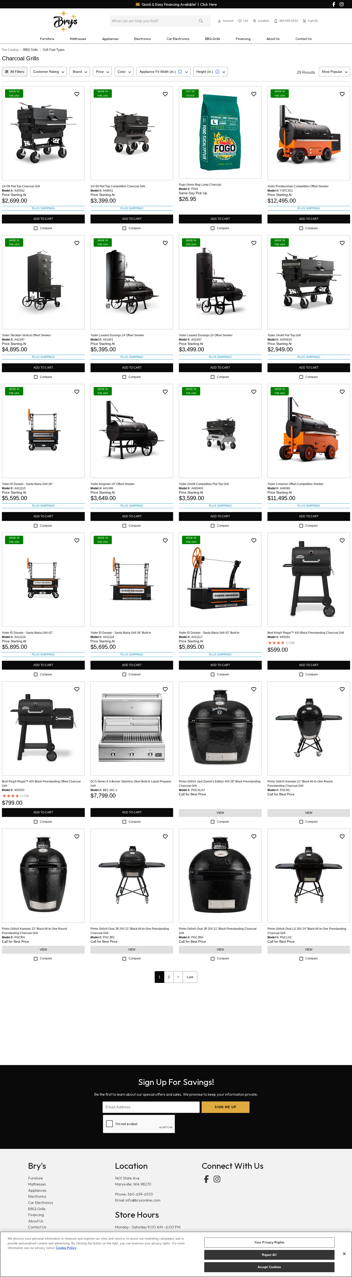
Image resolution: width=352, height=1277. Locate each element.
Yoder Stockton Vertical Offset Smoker (26, 335)
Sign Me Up (226, 1107)
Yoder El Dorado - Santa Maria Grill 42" (27, 632)
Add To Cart (43, 219)
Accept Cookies (269, 1267)
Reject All (269, 1255)
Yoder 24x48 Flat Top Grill (284, 335)
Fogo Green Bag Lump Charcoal (200, 184)
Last (190, 977)
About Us (273, 39)
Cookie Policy (66, 1248)
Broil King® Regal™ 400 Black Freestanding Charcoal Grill (305, 632)
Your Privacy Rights (269, 1242)
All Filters (17, 72)
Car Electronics (178, 39)
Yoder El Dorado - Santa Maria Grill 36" (27, 484)
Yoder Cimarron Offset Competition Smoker (295, 484)
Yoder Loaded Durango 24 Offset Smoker (117, 335)
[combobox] (48, 71)
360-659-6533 (140, 1194)
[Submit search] (201, 21)
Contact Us (303, 39)
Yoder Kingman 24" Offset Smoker (113, 484)
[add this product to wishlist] (77, 94)
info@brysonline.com (143, 1200)
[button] (219, 21)
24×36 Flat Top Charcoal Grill (21, 186)
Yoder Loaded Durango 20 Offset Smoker (206, 335)
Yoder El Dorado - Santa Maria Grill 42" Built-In (209, 632)
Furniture (47, 39)
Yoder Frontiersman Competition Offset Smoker (298, 186)
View (220, 813)
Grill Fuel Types (54, 49)
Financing (243, 39)
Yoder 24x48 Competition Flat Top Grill (204, 484)
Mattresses (78, 39)
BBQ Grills (212, 39)
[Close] (344, 1253)
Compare (46, 228)
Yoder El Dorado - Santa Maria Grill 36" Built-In (121, 632)
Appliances (110, 39)
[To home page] (65, 21)
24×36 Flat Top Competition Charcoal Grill (118, 186)
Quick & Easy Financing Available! (179, 4)
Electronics (142, 39)
